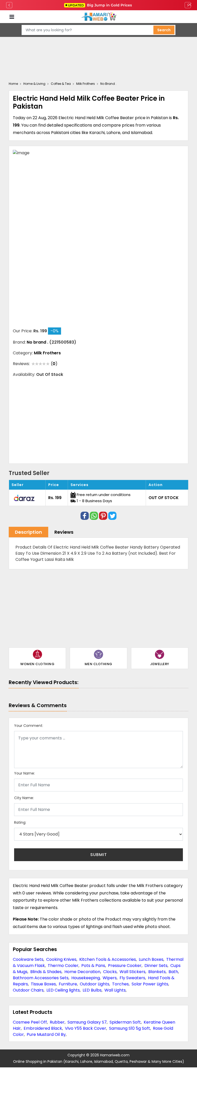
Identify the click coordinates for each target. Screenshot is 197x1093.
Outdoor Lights (94, 984)
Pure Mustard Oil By (46, 1034)
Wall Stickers (132, 972)
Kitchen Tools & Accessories (107, 959)
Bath (173, 972)
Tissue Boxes (43, 984)
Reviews (63, 532)
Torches (120, 984)
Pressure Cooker (125, 965)
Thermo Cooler (63, 965)
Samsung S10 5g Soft (129, 1028)
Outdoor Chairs (28, 990)
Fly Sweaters (132, 978)
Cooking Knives (61, 959)
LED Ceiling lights (63, 990)
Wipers (110, 978)
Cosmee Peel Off (30, 1022)
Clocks (110, 972)
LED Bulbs (92, 990)
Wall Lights (115, 990)
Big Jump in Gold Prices (100, 5)
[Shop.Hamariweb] (98, 17)
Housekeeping (85, 978)
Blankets (157, 972)
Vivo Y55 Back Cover (85, 1028)
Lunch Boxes (151, 959)
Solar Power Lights (150, 984)
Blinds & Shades (46, 972)
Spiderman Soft (125, 1022)
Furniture (68, 984)
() (54, 364)
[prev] (9, 5)
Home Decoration (82, 972)
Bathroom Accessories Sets (40, 978)
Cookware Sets (28, 959)
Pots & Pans (93, 965)
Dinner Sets (156, 965)
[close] (190, 5)
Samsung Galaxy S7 (87, 1022)
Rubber (57, 1022)
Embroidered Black (43, 1028)
